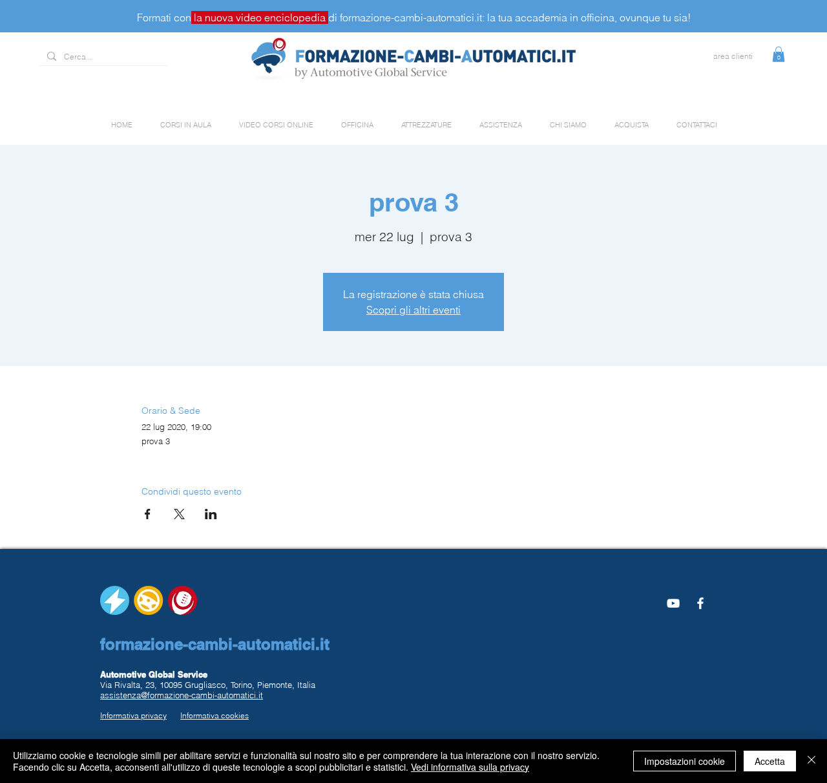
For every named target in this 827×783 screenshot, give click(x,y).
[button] (778, 54)
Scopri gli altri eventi (413, 309)
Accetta (770, 761)
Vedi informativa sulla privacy (470, 766)
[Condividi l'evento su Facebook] (147, 514)
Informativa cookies (214, 715)
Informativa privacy (133, 715)
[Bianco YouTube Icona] (673, 603)
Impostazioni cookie (684, 761)
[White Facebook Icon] (700, 603)
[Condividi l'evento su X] (179, 514)
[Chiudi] (811, 761)
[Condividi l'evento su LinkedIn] (211, 514)
